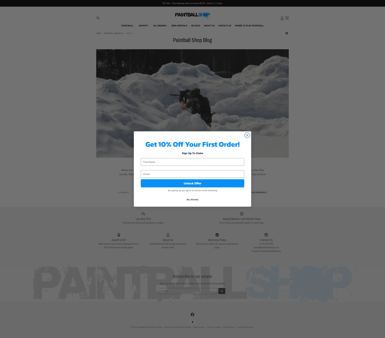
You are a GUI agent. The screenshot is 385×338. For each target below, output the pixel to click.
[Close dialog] (247, 135)
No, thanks (193, 199)
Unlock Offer (192, 183)
